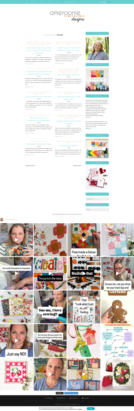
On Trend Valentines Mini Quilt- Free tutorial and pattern (38, 50)
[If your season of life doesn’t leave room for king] (50, 374)
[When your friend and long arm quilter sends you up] (50, 239)
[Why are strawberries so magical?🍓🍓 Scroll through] (16, 374)
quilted (42, 43)
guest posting (76, 41)
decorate (37, 41)
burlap (63, 115)
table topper (69, 118)
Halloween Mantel (68, 146)
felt (72, 68)
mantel (79, 141)
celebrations (60, 41)
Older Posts (77, 165)
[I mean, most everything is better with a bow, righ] (83, 374)
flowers (77, 68)
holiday (48, 41)
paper (68, 43)
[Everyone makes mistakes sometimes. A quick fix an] (83, 273)
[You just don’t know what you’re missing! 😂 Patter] (50, 340)
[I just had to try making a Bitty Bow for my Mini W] (83, 340)
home (79, 92)
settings (80, 409)
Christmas (60, 68)
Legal (58, 1)
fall (65, 116)
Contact (42, 1)
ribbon (76, 116)
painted (71, 70)
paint (63, 43)
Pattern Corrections (71, 1)
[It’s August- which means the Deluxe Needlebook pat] (16, 307)
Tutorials (51, 1)
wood (68, 45)
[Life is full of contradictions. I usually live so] (16, 273)
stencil (70, 72)
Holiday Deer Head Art (69, 75)
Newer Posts (30, 165)
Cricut (37, 115)
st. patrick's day (76, 43)
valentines (44, 45)
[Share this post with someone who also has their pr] (16, 239)
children (35, 92)
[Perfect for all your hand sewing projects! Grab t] (83, 239)
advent (29, 92)
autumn (57, 115)
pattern (36, 43)
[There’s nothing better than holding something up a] (83, 307)
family (49, 92)
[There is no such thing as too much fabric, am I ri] (16, 340)
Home (26, 1)
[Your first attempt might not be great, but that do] (50, 273)
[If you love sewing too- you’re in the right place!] (50, 307)
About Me (34, 1)
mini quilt (29, 43)
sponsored (63, 72)
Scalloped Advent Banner (39, 97)
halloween (67, 92)
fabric (43, 41)
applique (30, 41)
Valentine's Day (35, 45)
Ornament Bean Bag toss (39, 144)
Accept (90, 408)
